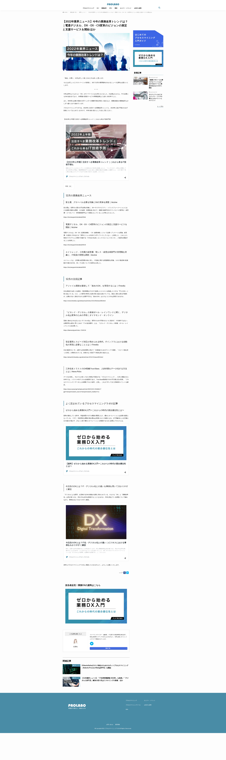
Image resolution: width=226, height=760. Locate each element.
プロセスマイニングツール (133, 705)
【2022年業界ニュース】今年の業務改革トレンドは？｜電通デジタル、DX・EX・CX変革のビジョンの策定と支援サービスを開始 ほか (120, 12)
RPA (110, 8)
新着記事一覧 (73, 12)
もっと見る (160, 106)
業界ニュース (82, 12)
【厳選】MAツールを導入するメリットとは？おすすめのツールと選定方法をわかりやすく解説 (156, 83)
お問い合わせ (109, 724)
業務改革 (104, 8)
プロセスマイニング (88, 8)
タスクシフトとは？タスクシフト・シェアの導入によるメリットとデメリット (155, 97)
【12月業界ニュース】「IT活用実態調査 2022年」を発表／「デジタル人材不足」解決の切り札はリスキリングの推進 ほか (105, 679)
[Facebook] (124, 572)
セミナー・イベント (125, 8)
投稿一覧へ (108, 648)
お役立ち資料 (138, 8)
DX (98, 8)
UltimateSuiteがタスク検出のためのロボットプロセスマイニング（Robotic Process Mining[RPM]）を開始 (105, 666)
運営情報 (117, 724)
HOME (65, 12)
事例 (116, 8)
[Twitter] (127, 572)
